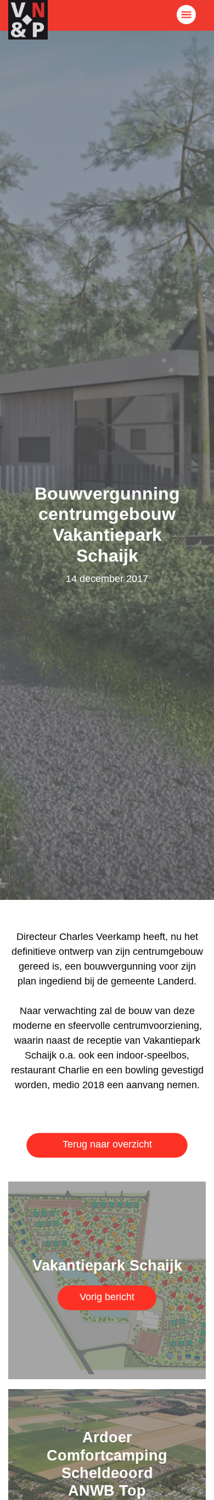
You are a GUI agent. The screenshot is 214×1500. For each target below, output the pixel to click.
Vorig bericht (107, 1296)
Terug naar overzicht (107, 1144)
